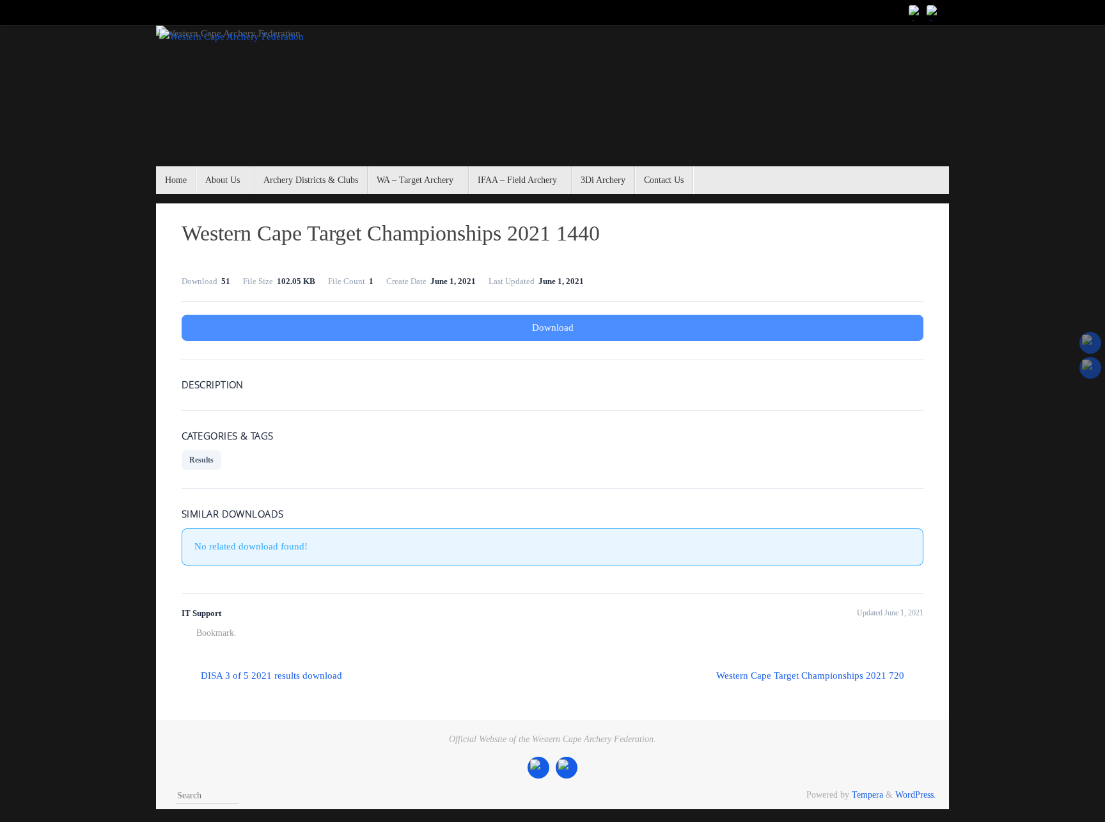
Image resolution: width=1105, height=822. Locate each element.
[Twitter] (934, 12)
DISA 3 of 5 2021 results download (270, 675)
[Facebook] (916, 12)
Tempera (867, 795)
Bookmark (215, 633)
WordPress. (915, 795)
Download (553, 327)
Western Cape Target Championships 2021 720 (811, 675)
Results (201, 459)
